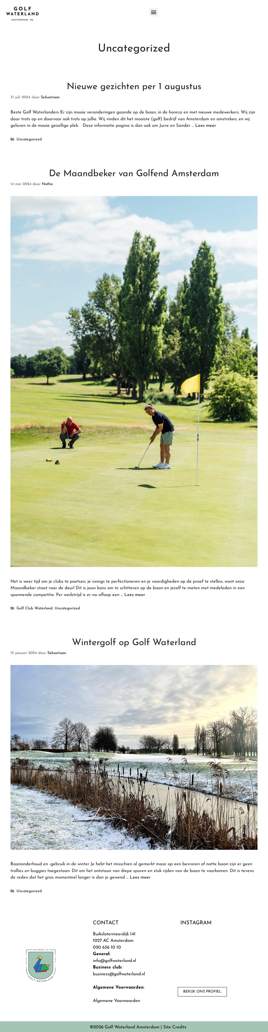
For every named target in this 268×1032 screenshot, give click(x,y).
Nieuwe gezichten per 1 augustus (134, 86)
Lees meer (205, 125)
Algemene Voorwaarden (116, 1001)
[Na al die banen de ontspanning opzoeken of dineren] (218, 956)
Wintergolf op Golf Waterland (134, 642)
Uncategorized (29, 139)
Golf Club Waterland (34, 608)
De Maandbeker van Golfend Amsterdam (134, 174)
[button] (153, 12)
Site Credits (174, 1027)
